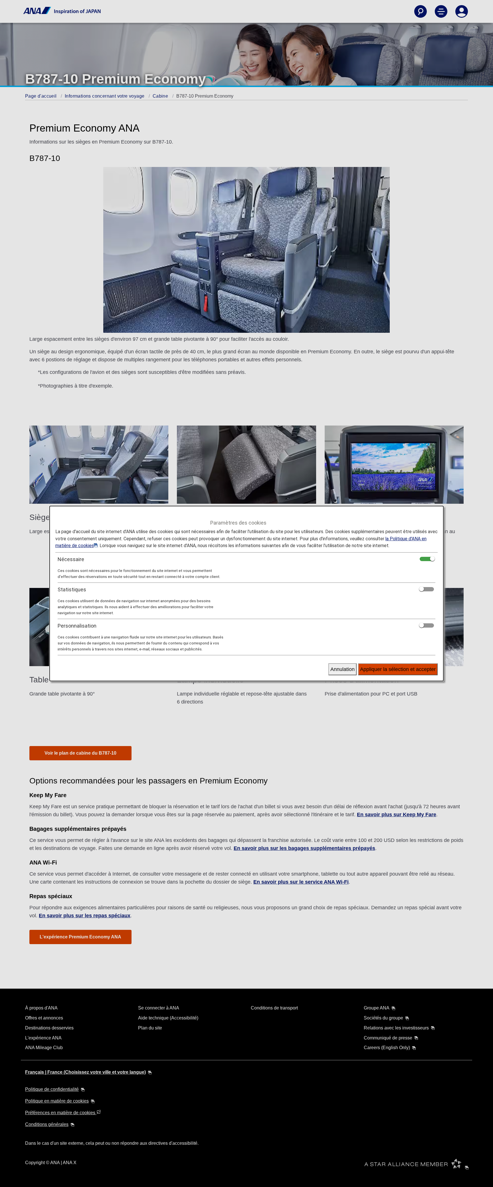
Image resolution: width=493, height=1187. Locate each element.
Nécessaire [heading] (71, 559)
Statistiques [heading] (72, 590)
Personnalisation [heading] (77, 626)
